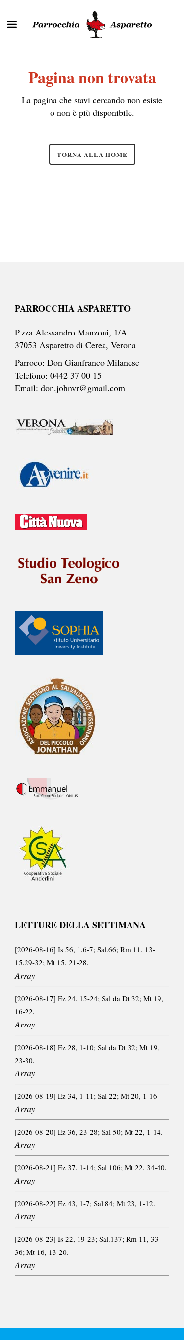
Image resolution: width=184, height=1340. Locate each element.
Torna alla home (92, 154)
